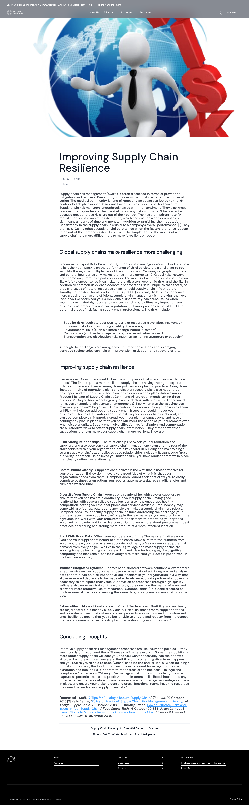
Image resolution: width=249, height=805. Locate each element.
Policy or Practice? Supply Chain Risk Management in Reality (137, 701)
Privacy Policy (236, 799)
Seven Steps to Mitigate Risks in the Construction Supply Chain (108, 712)
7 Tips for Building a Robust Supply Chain (119, 698)
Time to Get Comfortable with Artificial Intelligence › (124, 734)
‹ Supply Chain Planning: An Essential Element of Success (125, 728)
